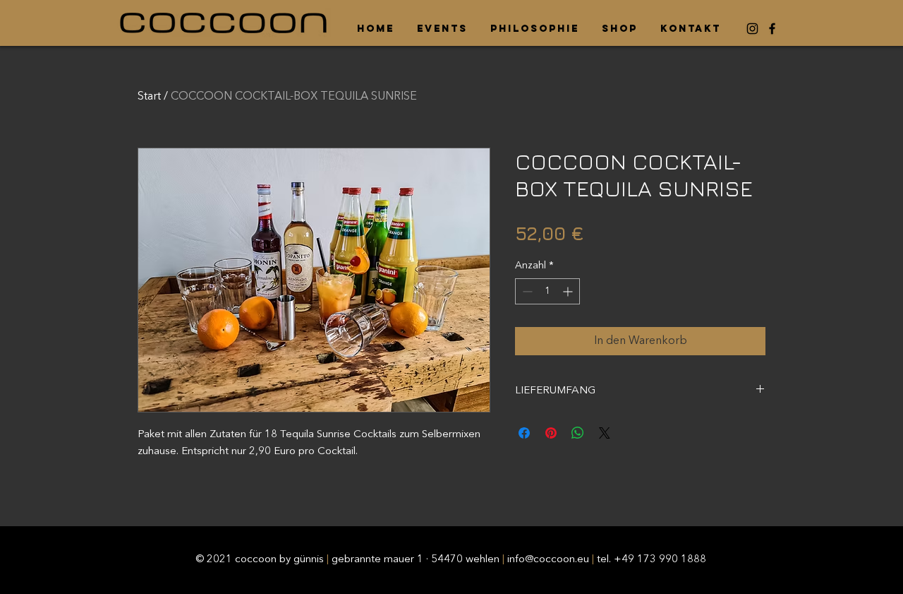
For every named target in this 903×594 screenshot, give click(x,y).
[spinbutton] (547, 291)
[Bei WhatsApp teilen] (577, 432)
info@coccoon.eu (548, 559)
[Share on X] (604, 432)
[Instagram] (752, 28)
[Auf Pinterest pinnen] (551, 432)
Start (149, 96)
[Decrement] (526, 291)
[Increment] (569, 291)
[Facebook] (772, 28)
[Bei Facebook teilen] (524, 432)
